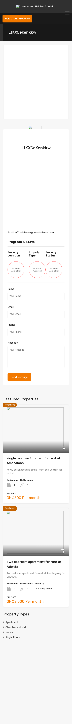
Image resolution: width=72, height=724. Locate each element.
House (9, 632)
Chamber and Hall (16, 627)
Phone (11, 324)
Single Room (13, 637)
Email (11, 306)
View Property (36, 443)
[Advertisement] (36, 82)
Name (11, 288)
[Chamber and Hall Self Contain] (36, 9)
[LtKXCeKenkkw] (36, 139)
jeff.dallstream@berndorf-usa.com (34, 232)
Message (13, 342)
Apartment (12, 622)
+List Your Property (17, 18)
